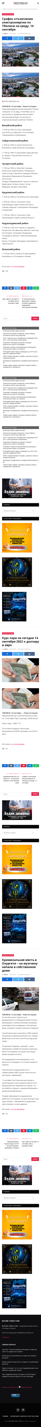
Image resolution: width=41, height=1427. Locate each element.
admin (6, 33)
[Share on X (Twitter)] (18, 38)
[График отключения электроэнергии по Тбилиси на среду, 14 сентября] (20, 55)
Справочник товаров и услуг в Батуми (24, 1416)
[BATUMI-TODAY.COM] (20, 3)
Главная (5, 1416)
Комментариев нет (25, 33)
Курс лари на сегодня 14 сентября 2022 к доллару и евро (10, 301)
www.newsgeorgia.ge (17, 266)
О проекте (5, 1337)
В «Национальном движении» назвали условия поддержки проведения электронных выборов (30, 303)
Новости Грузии (8, 14)
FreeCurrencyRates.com (10, 1387)
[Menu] (3, 3)
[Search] (38, 3)
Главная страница (7, 9)
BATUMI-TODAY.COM (15, 1421)
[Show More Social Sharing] (37, 38)
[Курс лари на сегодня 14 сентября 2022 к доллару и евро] (20, 670)
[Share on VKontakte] (29, 38)
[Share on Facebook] (7, 38)
